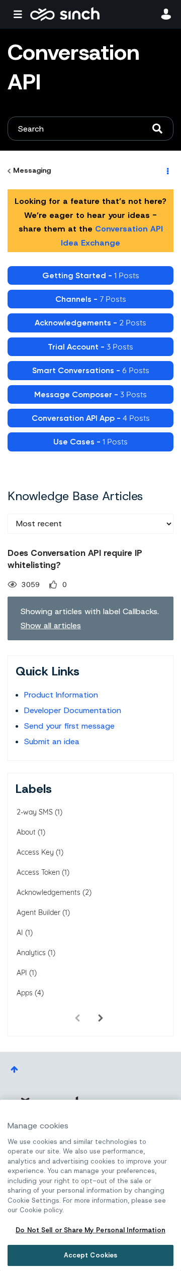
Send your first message (69, 726)
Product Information (61, 694)
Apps (25, 992)
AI (20, 932)
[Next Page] (101, 1018)
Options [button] (166, 170)
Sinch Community (65, 14)
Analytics (31, 952)
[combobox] (90, 129)
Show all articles (51, 625)
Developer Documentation (72, 710)
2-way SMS (35, 812)
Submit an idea (51, 741)
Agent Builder (38, 912)
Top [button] (14, 1069)
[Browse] (20, 14)
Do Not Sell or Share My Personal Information (90, 1230)
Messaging (32, 170)
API (22, 972)
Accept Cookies (91, 1255)
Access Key (35, 852)
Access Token (38, 872)
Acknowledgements (48, 892)
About (26, 832)
